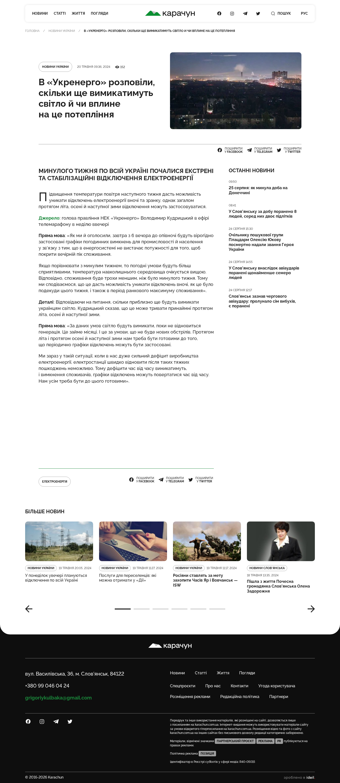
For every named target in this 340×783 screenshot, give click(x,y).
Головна (32, 30)
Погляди (99, 13)
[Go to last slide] (30, 609)
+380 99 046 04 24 (47, 686)
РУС (304, 13)
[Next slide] (309, 609)
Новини (40, 13)
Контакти (239, 686)
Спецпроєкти (182, 686)
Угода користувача (276, 686)
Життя (78, 13)
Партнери (278, 696)
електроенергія (54, 481)
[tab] (123, 609)
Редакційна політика (239, 696)
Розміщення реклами (190, 696)
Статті (60, 13)
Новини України (62, 30)
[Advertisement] (126, 424)
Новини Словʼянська (267, 568)
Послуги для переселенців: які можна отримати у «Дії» (127, 578)
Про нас (213, 686)
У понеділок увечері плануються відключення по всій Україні (56, 578)
